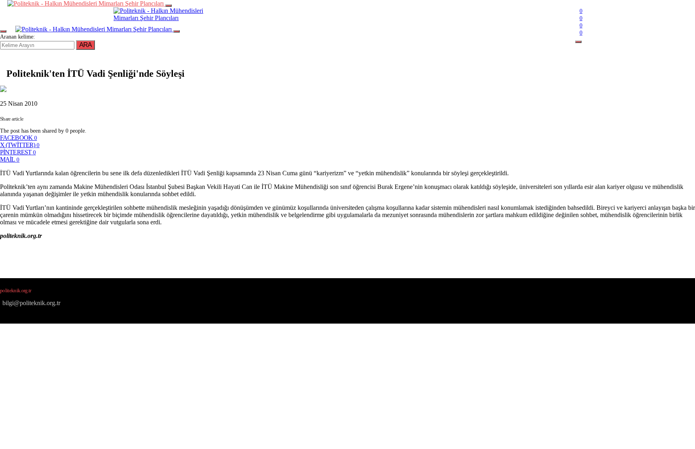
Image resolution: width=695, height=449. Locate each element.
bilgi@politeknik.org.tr (31, 302)
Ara (85, 44)
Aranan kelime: (17, 37)
